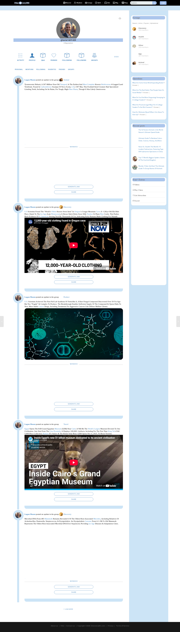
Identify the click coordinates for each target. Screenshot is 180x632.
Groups (94, 60)
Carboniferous (46, 87)
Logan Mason (30, 80)
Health (141, 37)
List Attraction (140, 195)
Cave (98, 211)
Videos (136, 185)
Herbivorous (106, 84)
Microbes (97, 519)
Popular (146, 23)
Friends (54, 60)
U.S (25, 211)
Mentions (29, 69)
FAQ (62, 626)
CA (73, 87)
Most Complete (89, 84)
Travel (66, 424)
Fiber (102, 214)
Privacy (110, 626)
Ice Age (43, 214)
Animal (66, 80)
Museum (58, 429)
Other (140, 45)
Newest (134, 23)
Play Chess (138, 190)
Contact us (70, 626)
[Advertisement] (73, 167)
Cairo (74, 429)
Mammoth (49, 519)
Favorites (52, 69)
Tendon (90, 214)
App (140, 54)
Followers (81, 60)
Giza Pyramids (55, 431)
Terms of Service (122, 626)
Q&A (43, 60)
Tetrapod (63, 84)
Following (67, 60)
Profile (32, 60)
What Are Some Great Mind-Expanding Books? (148, 83)
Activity (20, 60)
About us (54, 626)
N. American (44, 216)
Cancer (41, 306)
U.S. (26, 301)
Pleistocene (55, 214)
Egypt (26, 429)
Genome (88, 521)
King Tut (111, 431)
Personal (19, 69)
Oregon (77, 211)
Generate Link (74, 187)
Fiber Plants (73, 89)
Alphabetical (154, 23)
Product (66, 297)
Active (140, 23)
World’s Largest (94, 429)
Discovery (67, 207)
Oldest (53, 211)
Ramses (46, 434)
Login (163, 3)
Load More (69, 609)
